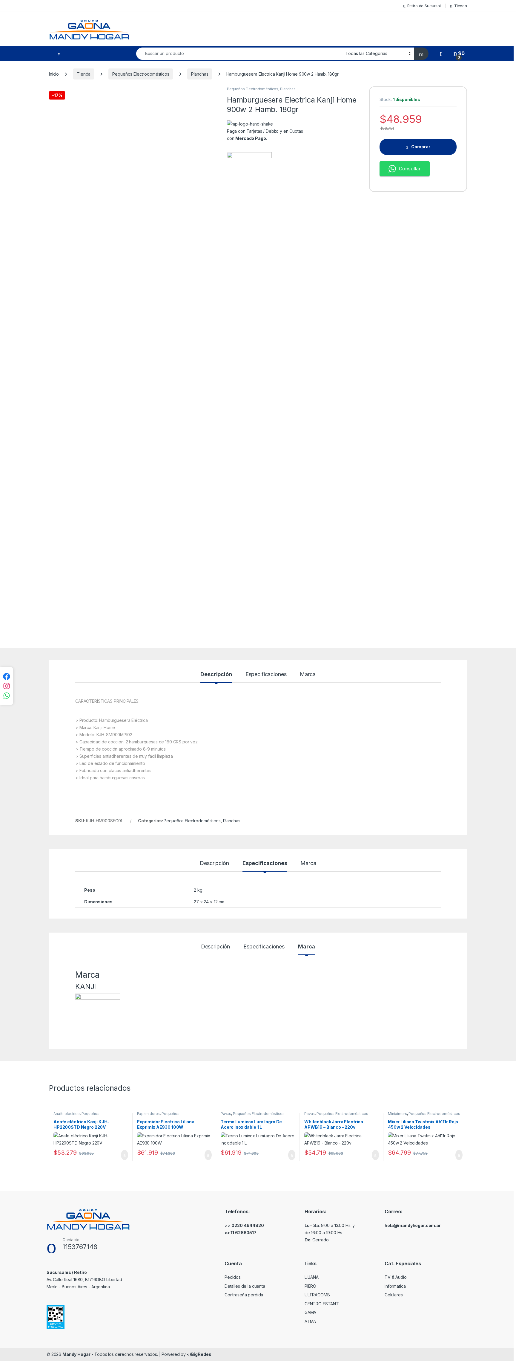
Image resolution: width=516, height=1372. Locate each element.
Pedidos (233, 1277)
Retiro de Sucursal (424, 5)
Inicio (54, 74)
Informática (395, 1286)
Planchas (199, 74)
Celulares (394, 1294)
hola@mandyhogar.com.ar (413, 1225)
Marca (307, 674)
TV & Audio (396, 1277)
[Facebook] (6, 676)
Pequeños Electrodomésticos (140, 74)
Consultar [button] (410, 169)
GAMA (310, 1312)
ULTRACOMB (317, 1294)
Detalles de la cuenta (245, 1286)
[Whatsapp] (6, 695)
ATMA (310, 1321)
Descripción (216, 674)
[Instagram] (6, 686)
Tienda (460, 5)
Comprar (420, 146)
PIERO (310, 1286)
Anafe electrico (66, 1113)
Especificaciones (266, 674)
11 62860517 (243, 1232)
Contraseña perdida (244, 1294)
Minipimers (397, 1113)
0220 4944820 (247, 1225)
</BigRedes (199, 1354)
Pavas (226, 1113)
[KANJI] (249, 376)
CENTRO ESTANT (322, 1303)
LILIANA (312, 1277)
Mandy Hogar (76, 1354)
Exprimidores (148, 1113)
